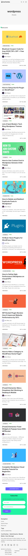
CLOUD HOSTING (6, 271)
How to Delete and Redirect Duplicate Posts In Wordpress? (13, 201)
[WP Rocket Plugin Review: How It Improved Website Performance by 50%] (14, 301)
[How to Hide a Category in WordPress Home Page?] (14, 339)
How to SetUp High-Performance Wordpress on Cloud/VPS (13, 276)
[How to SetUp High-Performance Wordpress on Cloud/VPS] (14, 262)
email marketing (6, 84)
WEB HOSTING (6, 45)
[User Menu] (26, 2)
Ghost (20, 549)
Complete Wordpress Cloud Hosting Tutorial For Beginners (13, 469)
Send (6, 511)
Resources (3, 525)
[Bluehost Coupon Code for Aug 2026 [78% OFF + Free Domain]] (14, 37)
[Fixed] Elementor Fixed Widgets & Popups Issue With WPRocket (14, 429)
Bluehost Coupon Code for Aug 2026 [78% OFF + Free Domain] (13, 51)
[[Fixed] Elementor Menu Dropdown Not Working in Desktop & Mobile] (14, 376)
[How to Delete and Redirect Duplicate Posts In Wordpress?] (14, 187)
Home (2, 521)
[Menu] (23, 2)
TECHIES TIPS (6, 195)
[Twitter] (5, 545)
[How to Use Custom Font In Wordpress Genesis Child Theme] (14, 148)
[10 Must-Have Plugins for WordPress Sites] (14, 226)
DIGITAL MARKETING (6, 530)
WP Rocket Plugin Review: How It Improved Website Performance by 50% (12, 315)
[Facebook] (2, 545)
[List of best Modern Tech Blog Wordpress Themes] (14, 112)
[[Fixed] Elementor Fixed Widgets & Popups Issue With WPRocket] (14, 414)
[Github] (14, 545)
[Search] (21, 2)
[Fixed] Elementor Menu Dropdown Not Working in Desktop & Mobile (12, 390)
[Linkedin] (11, 545)
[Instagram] (8, 545)
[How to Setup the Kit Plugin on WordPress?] (14, 75)
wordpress (5, 120)
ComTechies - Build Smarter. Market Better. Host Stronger (8, 551)
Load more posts (14, 488)
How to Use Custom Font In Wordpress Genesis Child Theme (13, 162)
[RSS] (17, 545)
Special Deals (4, 523)
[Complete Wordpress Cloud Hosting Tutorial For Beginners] (14, 455)
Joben (25, 549)
